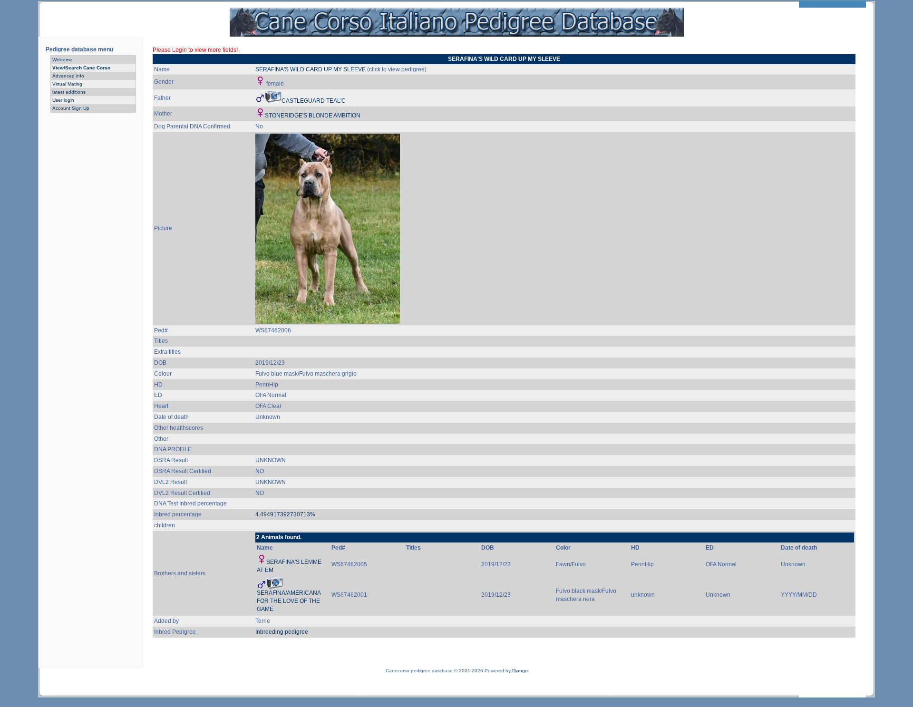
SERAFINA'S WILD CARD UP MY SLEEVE (310, 69)
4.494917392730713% (285, 514)
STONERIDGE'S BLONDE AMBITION (312, 115)
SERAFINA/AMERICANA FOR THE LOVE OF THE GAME (289, 601)
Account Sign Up (70, 108)
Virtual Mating (67, 84)
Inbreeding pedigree (281, 632)
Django (520, 670)
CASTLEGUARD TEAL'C (314, 100)
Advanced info (68, 75)
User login (63, 100)
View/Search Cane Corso (81, 67)
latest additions (69, 92)
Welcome (62, 59)
